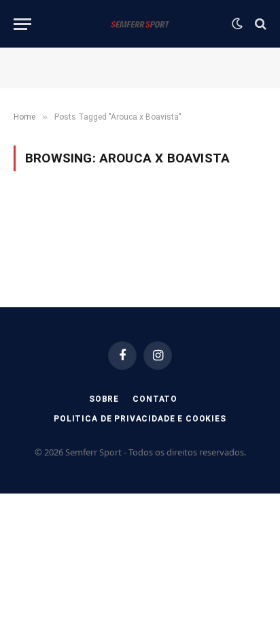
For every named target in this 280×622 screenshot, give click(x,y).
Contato (155, 399)
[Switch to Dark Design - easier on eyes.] (237, 24)
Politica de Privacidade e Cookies (140, 419)
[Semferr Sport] (139, 24)
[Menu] (22, 24)
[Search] (259, 24)
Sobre (104, 399)
